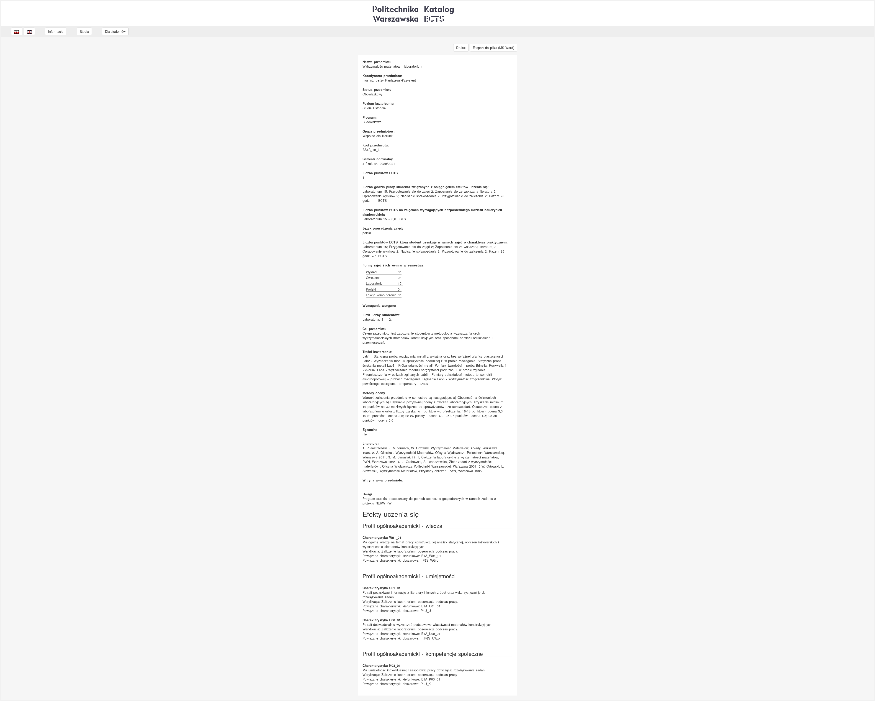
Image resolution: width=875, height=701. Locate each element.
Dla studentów (115, 31)
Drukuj (461, 47)
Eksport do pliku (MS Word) (493, 47)
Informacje (55, 31)
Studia (84, 31)
